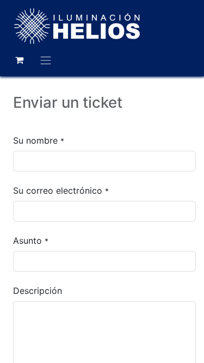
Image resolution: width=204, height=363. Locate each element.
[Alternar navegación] (45, 60)
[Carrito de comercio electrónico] (19, 60)
